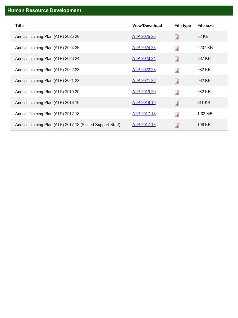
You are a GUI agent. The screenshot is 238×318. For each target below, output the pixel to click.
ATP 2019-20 (144, 91)
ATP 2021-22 (144, 80)
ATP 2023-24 (144, 58)
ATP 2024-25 (144, 47)
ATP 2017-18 (144, 113)
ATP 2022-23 (144, 69)
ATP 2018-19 (144, 102)
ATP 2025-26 (144, 36)
